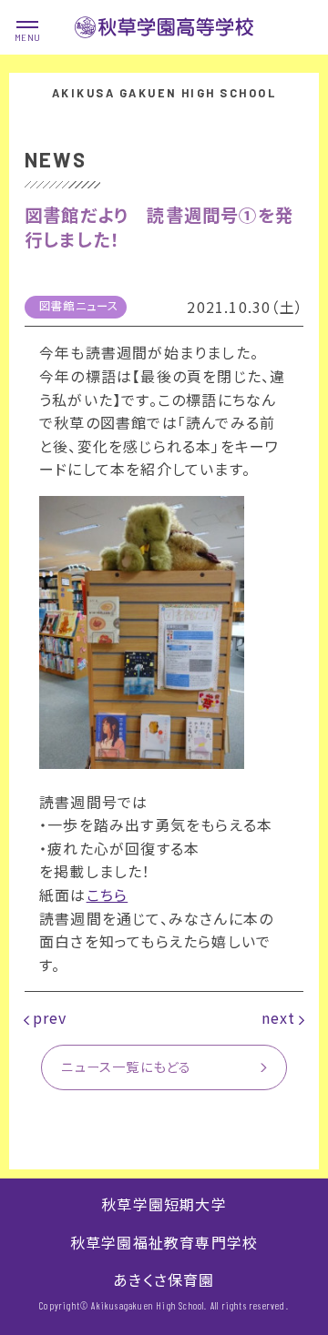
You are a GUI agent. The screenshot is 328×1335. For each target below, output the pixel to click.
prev (50, 1017)
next (278, 1017)
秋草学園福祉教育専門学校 (164, 1242)
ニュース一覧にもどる (126, 1066)
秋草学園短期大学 (164, 1204)
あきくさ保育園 (163, 1279)
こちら (107, 894)
